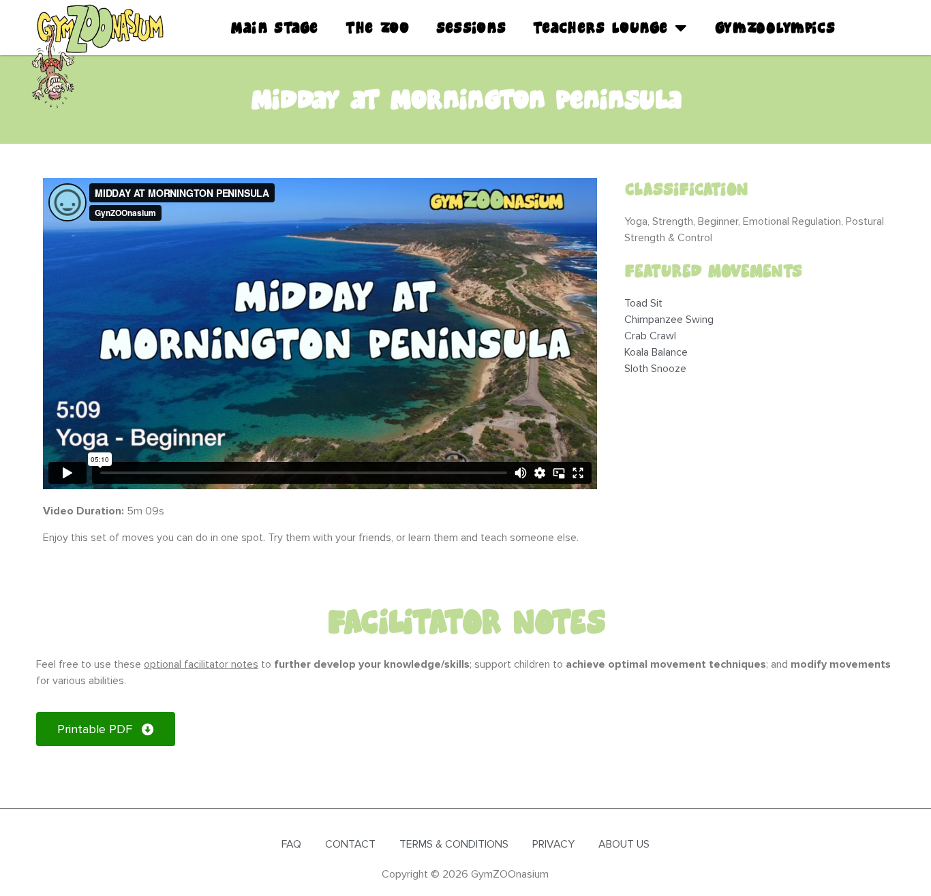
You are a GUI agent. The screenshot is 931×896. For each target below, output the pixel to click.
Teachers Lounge (600, 27)
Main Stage (274, 27)
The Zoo (377, 27)
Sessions (471, 27)
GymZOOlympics (775, 27)
